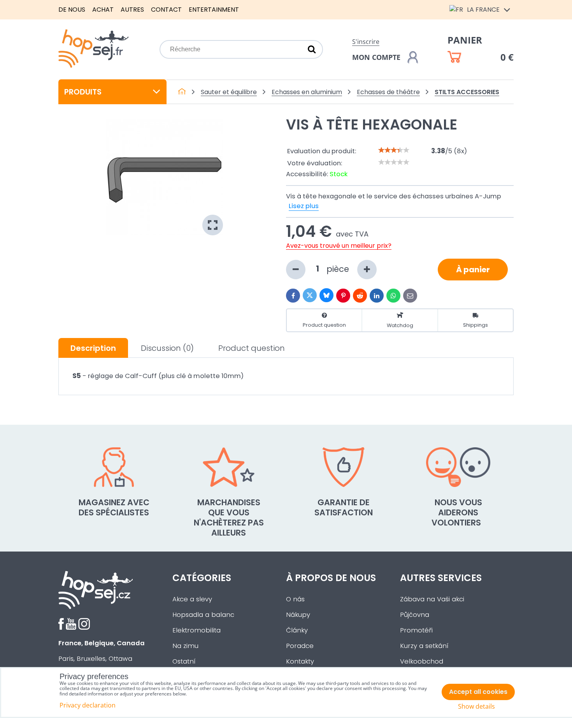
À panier (473, 269)
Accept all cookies (478, 691)
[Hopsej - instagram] (84, 627)
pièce (338, 268)
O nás (295, 599)
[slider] (393, 150)
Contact (166, 9)
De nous (71, 9)
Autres (132, 9)
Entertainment (214, 9)
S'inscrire (365, 41)
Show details (476, 706)
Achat (103, 9)
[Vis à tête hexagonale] (164, 177)
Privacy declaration (88, 705)
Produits (83, 91)
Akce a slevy (192, 599)
